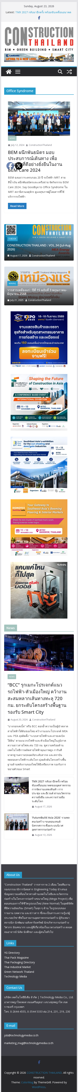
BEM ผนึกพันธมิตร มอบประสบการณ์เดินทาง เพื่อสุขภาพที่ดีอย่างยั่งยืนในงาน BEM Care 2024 (35, 161)
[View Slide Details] (39, 57)
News (12, 138)
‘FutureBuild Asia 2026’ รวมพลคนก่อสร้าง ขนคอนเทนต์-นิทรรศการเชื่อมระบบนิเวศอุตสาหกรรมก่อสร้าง (51, 823)
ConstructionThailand (40, 145)
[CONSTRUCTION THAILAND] (8, 71)
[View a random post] (69, 71)
